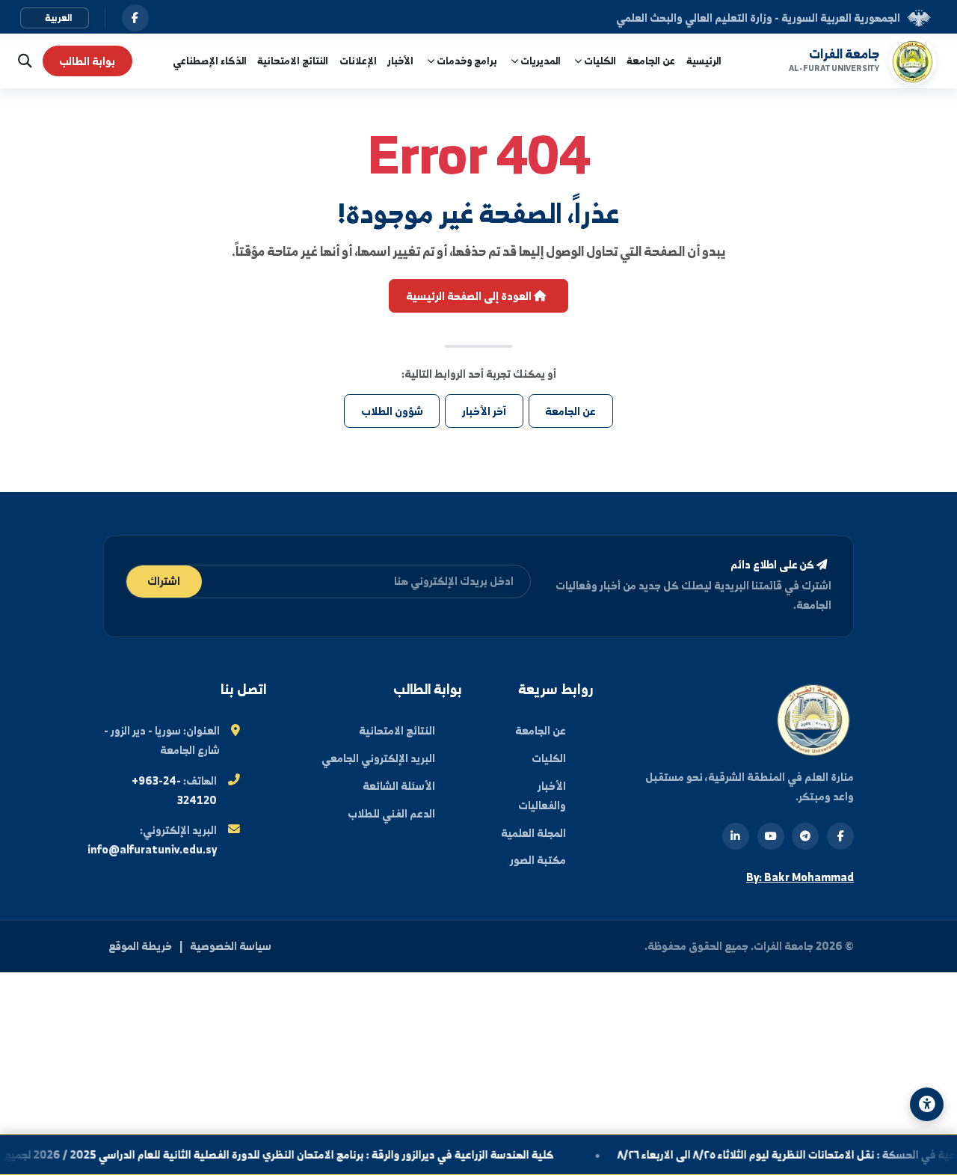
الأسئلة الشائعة (399, 785)
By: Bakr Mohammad (800, 877)
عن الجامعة (651, 61)
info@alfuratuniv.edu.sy (152, 849)
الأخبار (400, 61)
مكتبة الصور (538, 859)
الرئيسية (703, 61)
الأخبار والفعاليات (542, 795)
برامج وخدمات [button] (465, 61)
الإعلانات (358, 61)
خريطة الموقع (140, 945)
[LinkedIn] (735, 836)
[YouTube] (770, 836)
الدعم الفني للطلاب (391, 813)
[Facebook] (840, 836)
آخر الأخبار (484, 411)
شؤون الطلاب (392, 411)
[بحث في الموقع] (21, 61)
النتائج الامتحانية (292, 61)
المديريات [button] (539, 61)
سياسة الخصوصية (230, 945)
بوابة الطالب (87, 61)
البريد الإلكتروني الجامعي (378, 758)
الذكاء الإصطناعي (210, 61)
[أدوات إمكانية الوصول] (927, 1104)
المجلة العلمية (533, 832)
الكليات (549, 758)
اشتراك (163, 580)
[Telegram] (805, 836)
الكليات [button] (599, 61)
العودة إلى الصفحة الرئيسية (470, 295)
